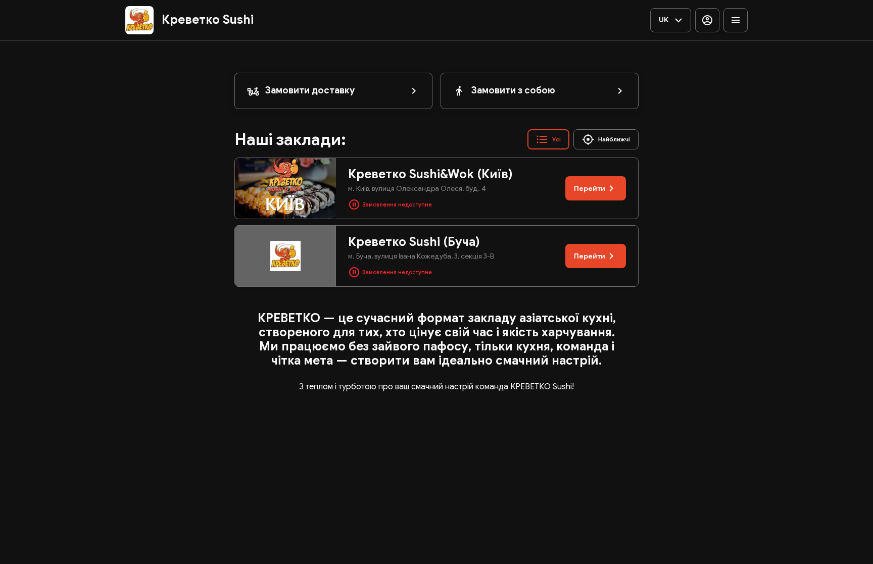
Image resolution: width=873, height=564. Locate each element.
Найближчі (614, 139)
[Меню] (735, 20)
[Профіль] (707, 20)
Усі (556, 139)
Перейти (589, 188)
